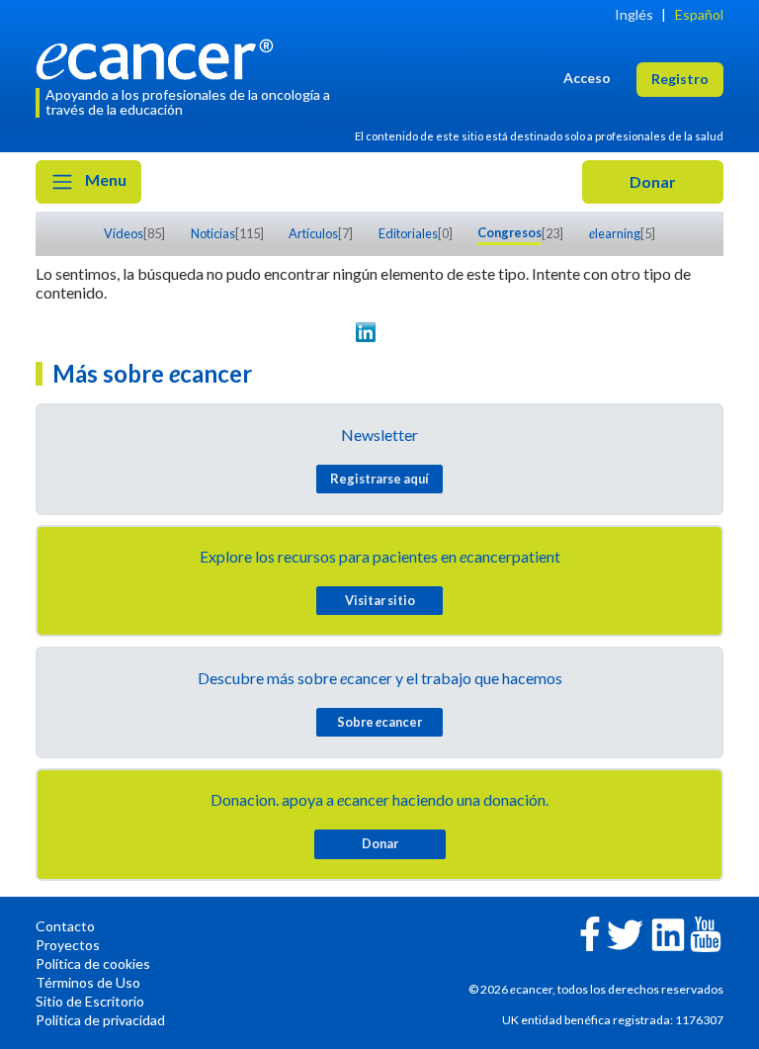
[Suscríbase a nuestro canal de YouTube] (422, 331)
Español (699, 14)
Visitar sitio (380, 600)
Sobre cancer (379, 722)
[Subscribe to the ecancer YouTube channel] (705, 931)
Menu (104, 179)
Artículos (313, 233)
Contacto (65, 926)
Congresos (509, 232)
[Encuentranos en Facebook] (393, 331)
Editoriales (408, 233)
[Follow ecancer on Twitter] (625, 932)
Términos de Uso (88, 982)
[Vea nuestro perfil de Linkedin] (365, 331)
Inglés (634, 14)
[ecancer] (160, 56)
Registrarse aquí (379, 478)
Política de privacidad (100, 1019)
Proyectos (68, 944)
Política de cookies (93, 963)
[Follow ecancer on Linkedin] (668, 932)
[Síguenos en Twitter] (336, 331)
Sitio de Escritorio (90, 1001)
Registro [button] (680, 78)
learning (614, 233)
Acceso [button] (587, 77)
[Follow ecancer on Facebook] (590, 931)
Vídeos (123, 233)
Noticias (213, 233)
